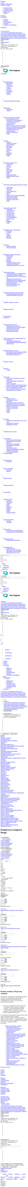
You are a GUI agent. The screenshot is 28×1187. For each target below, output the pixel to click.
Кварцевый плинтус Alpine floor (9, 800)
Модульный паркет (5, 784)
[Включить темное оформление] (2, 68)
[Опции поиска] (2, 558)
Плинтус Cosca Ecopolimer (7, 815)
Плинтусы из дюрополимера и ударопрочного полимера (14, 1029)
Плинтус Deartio (5, 812)
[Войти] (1, 637)
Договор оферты (5, 1080)
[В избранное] (4, 900)
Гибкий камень (4, 778)
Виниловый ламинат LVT (7, 744)
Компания (3, 1075)
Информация (4, 1084)
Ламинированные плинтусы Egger (9, 818)
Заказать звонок (5, 39)
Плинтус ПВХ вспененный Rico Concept (11, 810)
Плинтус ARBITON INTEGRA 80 (9, 824)
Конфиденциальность (6, 1168)
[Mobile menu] (2, 593)
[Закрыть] (2, 644)
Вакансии (3, 1082)
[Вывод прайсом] (4, 898)
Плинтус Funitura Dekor (7, 808)
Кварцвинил (4, 741)
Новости (3, 1078)
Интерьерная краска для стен (8, 762)
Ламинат (3, 743)
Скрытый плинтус (5, 795)
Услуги (2, 1074)
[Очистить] (2, 557)
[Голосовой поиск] (2, 560)
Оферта (2, 1169)
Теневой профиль (5, 779)
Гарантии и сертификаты (7, 1083)
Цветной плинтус (5, 814)
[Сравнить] (4, 902)
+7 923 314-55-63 (5, 31)
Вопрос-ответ (4, 1100)
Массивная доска (5, 788)
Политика (3, 1079)
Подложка (3, 774)
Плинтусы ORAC (5, 823)
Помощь (3, 1094)
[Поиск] (2, 635)
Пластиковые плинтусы (7, 791)
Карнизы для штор (5, 763)
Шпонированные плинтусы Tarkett (9, 819)
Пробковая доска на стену (7, 755)
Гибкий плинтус (5, 807)
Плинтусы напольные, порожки (13, 1026)
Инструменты (4, 782)
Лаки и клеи (4, 772)
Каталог (3, 1070)
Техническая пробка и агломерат (9, 740)
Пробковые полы (5, 739)
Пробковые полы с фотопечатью (9, 748)
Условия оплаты (5, 1088)
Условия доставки (5, 1090)
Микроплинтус (4, 796)
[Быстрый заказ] (3, 904)
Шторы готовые (5, 764)
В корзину (3, 914)
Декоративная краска (6, 752)
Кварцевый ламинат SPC (7, 747)
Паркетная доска (5, 783)
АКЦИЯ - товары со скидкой (8, 767)
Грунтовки (3, 760)
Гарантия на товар (5, 1091)
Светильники (4, 756)
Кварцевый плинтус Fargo (7, 806)
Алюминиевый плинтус (7, 802)
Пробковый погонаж (6, 826)
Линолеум (3, 750)
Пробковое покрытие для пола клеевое (10, 754)
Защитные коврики (5, 780)
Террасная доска (5, 775)
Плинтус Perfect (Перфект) (7, 816)
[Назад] (8, 667)
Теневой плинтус (5, 803)
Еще (8, 133)
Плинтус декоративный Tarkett (8, 822)
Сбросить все (8, 848)
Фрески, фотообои (5, 770)
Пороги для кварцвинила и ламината (10, 799)
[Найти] (5, 560)
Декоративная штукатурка (7, 768)
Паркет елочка (4, 786)
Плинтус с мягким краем (7, 811)
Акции (2, 1071)
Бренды (2, 1072)
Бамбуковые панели (6, 766)
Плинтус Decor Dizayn (6, 804)
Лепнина (3, 771)
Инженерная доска (5, 787)
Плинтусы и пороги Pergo (13, 1060)
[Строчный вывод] (3, 898)
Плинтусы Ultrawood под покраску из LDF (11, 820)
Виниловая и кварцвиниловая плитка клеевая (12, 746)
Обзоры (3, 1102)
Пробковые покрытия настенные (9, 751)
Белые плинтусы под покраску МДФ (10, 798)
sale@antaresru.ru (5, 42)
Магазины (3, 1087)
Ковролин (3, 776)
